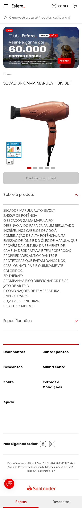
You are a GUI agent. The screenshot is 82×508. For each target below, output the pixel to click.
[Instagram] (52, 444)
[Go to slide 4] (47, 168)
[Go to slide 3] (41, 168)
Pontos (21, 501)
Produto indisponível (41, 178)
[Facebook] (43, 444)
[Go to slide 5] (53, 168)
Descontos (61, 501)
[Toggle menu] (5, 5)
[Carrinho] (76, 6)
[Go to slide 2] (35, 168)
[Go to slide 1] (29, 168)
